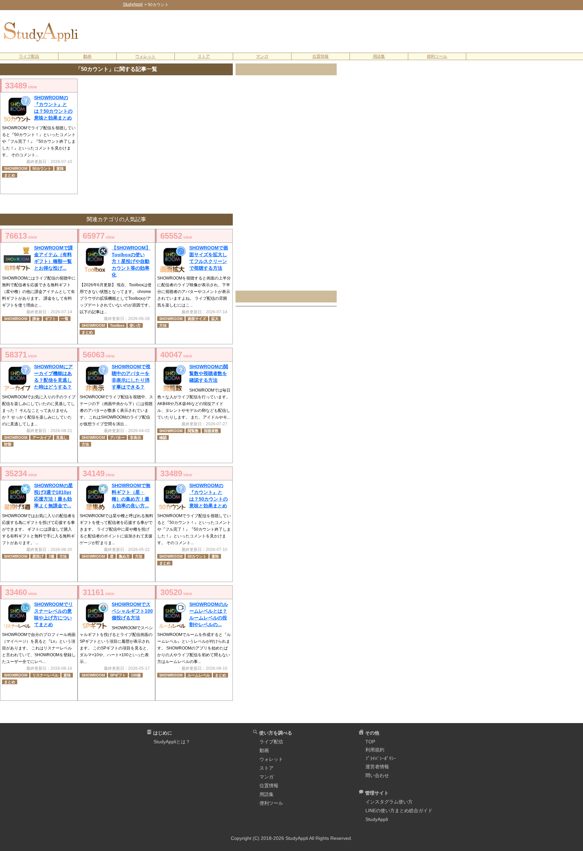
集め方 (124, 556)
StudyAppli (376, 819)
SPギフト (118, 675)
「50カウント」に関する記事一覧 (116, 69)
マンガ (262, 56)
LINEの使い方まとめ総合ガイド (399, 810)
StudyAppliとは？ (172, 741)
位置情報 (320, 56)
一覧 (64, 319)
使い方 (135, 325)
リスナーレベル (45, 675)
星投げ (38, 556)
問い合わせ (377, 775)
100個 (136, 675)
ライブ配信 (29, 56)
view (21, 85)
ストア (204, 56)
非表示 (135, 437)
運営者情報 (377, 766)
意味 (60, 168)
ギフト (50, 319)
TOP (370, 741)
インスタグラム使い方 (389, 801)
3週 (51, 556)
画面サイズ (197, 319)
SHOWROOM (15, 168)
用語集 (379, 56)
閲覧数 (193, 431)
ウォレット (145, 56)
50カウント (41, 168)
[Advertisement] (336, 31)
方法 (163, 325)
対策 (7, 444)
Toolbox (117, 325)
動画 (87, 56)
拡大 (215, 319)
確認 (163, 437)
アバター (117, 437)
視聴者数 (211, 431)
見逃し (61, 437)
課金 (36, 319)
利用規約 (374, 749)
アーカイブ (41, 437)
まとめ (9, 175)
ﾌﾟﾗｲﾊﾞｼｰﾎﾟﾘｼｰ (380, 758)
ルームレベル (199, 675)
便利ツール (437, 56)
